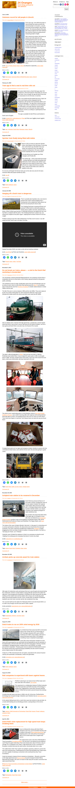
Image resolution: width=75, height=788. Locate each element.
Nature (56, 94)
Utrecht (35, 76)
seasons (4, 713)
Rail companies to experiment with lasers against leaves (23, 675)
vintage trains (26, 486)
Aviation (8, 498)
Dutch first (9, 88)
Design (56, 70)
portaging (36, 528)
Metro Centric (57, 49)
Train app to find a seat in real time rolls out (18, 85)
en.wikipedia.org (17, 538)
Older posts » (24, 782)
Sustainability (10, 627)
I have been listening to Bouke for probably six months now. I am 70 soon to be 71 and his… (61, 34)
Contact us (62, 1)
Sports (56, 104)
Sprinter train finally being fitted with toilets (18, 138)
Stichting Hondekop (23, 286)
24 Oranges (25, 2)
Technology (13, 88)
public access (15, 486)
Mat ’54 (36, 285)
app (6, 129)
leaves (33, 711)
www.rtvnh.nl (9, 538)
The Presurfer (57, 52)
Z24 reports (33, 682)
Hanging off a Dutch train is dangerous (16, 193)
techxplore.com (10, 657)
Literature (56, 90)
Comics (56, 68)
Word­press (35, 787)
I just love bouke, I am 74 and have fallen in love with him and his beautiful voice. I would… (61, 27)
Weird (12, 20)
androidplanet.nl (17, 118)
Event (56, 73)
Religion (56, 99)
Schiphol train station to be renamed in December (21, 495)
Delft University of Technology (17, 711)
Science (56, 100)
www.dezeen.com (16, 606)
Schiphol (17, 548)
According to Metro (17, 741)
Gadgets (56, 80)
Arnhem (14, 615)
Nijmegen (21, 129)
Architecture (9, 560)
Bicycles (56, 66)
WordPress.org (57, 120)
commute (10, 129)
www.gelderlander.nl (26, 606)
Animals (56, 58)
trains (30, 76)
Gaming (56, 82)
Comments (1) (5, 669)
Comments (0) (5, 79)
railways (42, 711)
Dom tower (8, 76)
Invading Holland (58, 47)
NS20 (21, 354)
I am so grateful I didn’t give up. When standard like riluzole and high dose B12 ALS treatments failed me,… (61, 20)
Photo (23, 118)
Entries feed (57, 117)
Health (12, 141)
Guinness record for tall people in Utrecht (18, 17)
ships (22, 548)
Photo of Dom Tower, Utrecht (16, 65)
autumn (7, 711)
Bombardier (8, 775)
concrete (18, 615)
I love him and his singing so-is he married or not (61, 24)
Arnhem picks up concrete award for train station (20, 557)
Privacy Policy (44, 787)
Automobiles (57, 63)
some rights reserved (7, 120)
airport (7, 548)
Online (56, 95)
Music (56, 92)
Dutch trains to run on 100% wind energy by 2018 (20, 624)
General (9, 20)
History (56, 87)
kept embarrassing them (37, 732)
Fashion (56, 75)
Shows (56, 102)
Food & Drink (57, 78)
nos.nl (7, 65)
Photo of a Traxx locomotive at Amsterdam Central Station (18, 763)
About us (55, 1)
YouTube (18, 261)
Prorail (7, 261)
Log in (56, 115)
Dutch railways (9, 184)
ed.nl (6, 252)
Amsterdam (8, 615)
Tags (67, 1)
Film (55, 77)
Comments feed (58, 118)
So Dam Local (57, 50)
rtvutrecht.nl (9, 118)
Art (55, 61)
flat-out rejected (21, 758)
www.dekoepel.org (19, 657)
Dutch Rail (16, 129)
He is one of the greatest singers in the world (61, 31)
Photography (57, 97)
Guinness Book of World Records (20, 76)
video (14, 261)
